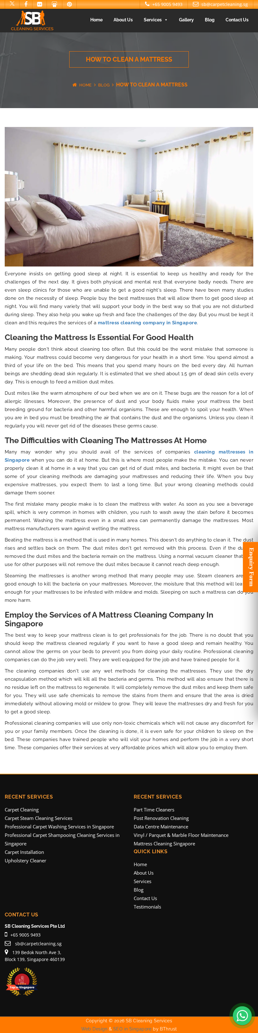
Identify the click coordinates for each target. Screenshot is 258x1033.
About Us (123, 19)
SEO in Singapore (132, 1028)
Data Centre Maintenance (161, 826)
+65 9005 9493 (166, 4)
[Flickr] (39, 4)
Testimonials (147, 907)
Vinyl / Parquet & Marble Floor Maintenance (181, 835)
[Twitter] (12, 4)
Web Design (94, 1028)
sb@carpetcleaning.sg (224, 4)
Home (96, 19)
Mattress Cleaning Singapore (164, 843)
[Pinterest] (69, 4)
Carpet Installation (24, 852)
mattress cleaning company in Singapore (147, 323)
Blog (210, 19)
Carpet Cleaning (22, 809)
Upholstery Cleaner (25, 860)
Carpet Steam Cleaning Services (38, 818)
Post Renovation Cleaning (161, 818)
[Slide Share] (54, 4)
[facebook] (25, 4)
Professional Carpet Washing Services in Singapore (59, 826)
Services (153, 19)
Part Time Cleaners (154, 809)
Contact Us (237, 19)
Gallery (186, 19)
